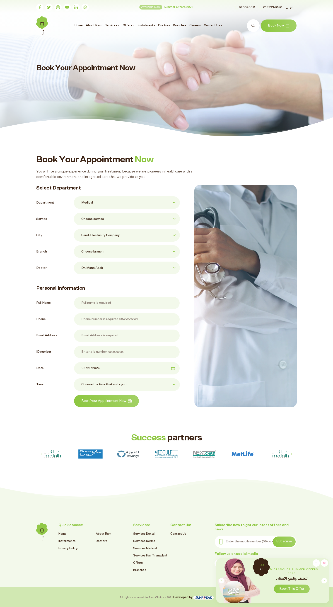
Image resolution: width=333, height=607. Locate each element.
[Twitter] (49, 7)
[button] (324, 581)
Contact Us (178, 533)
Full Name (43, 302)
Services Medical (145, 548)
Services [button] (111, 25)
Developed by (183, 597)
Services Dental (144, 533)
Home (79, 25)
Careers (195, 25)
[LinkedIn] (76, 7)
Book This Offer (291, 588)
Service (41, 219)
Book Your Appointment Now (103, 401)
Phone (41, 319)
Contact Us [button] (212, 25)
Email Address (46, 335)
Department (45, 202)
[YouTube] (67, 7)
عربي (289, 7)
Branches (179, 25)
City (39, 235)
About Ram (93, 25)
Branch (41, 251)
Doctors (164, 25)
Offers (138, 562)
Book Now (276, 25)
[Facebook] (39, 7)
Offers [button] (128, 25)
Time (39, 384)
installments (146, 25)
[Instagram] (58, 7)
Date (40, 368)
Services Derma (144, 541)
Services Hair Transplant (150, 555)
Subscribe (284, 541)
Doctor (41, 268)
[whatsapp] (85, 7)
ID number (43, 351)
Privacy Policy (68, 548)
